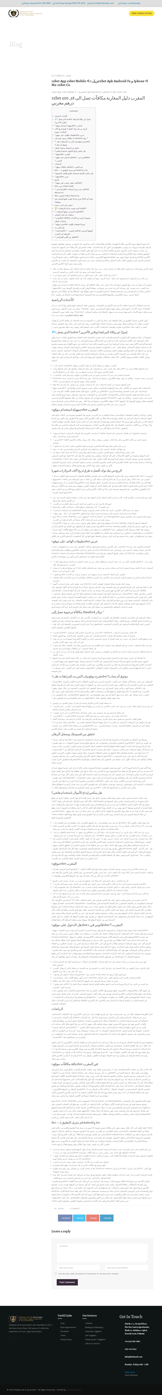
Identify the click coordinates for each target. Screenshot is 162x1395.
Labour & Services (92, 1343)
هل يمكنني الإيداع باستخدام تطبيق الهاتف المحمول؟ (74, 173)
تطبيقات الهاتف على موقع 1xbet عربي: (69, 135)
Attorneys (96, 13)
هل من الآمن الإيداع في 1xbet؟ (67, 237)
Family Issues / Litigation (95, 1339)
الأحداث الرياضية (61, 116)
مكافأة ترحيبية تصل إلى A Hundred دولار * (71, 138)
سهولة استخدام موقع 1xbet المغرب (68, 125)
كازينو (57, 180)
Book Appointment (68, 1327)
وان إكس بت (59, 227)
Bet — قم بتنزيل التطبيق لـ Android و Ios (71, 170)
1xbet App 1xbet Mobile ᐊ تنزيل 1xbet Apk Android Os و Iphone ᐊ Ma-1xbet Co (100, 83)
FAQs (62, 1323)
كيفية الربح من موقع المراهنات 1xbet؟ (69, 211)
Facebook (65, 1218)
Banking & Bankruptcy (94, 1327)
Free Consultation (142, 13)
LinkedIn (107, 1218)
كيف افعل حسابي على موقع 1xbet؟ (68, 183)
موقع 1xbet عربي (61, 176)
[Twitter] (10, 1337)
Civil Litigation (90, 1335)
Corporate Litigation (93, 1331)
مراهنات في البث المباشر (64, 215)
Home (69, 13)
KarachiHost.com (73, 1390)
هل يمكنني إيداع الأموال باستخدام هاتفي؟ (70, 151)
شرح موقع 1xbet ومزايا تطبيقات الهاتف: (70, 224)
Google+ (93, 1218)
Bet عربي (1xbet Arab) (64, 186)
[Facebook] (15, 1337)
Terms (63, 1335)
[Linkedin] (20, 1337)
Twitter (79, 1218)
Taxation (88, 1323)
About (80, 13)
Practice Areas (115, 13)
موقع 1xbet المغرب (62, 154)
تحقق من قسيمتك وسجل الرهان (67, 148)
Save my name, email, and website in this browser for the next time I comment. (88, 1274)
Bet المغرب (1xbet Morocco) (67, 195)
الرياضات (58, 164)
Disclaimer (64, 1331)
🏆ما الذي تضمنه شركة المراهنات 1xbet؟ (70, 208)
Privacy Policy (66, 1339)
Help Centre (130, 1372)
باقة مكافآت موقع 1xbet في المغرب (69, 167)
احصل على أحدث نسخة (64, 205)
